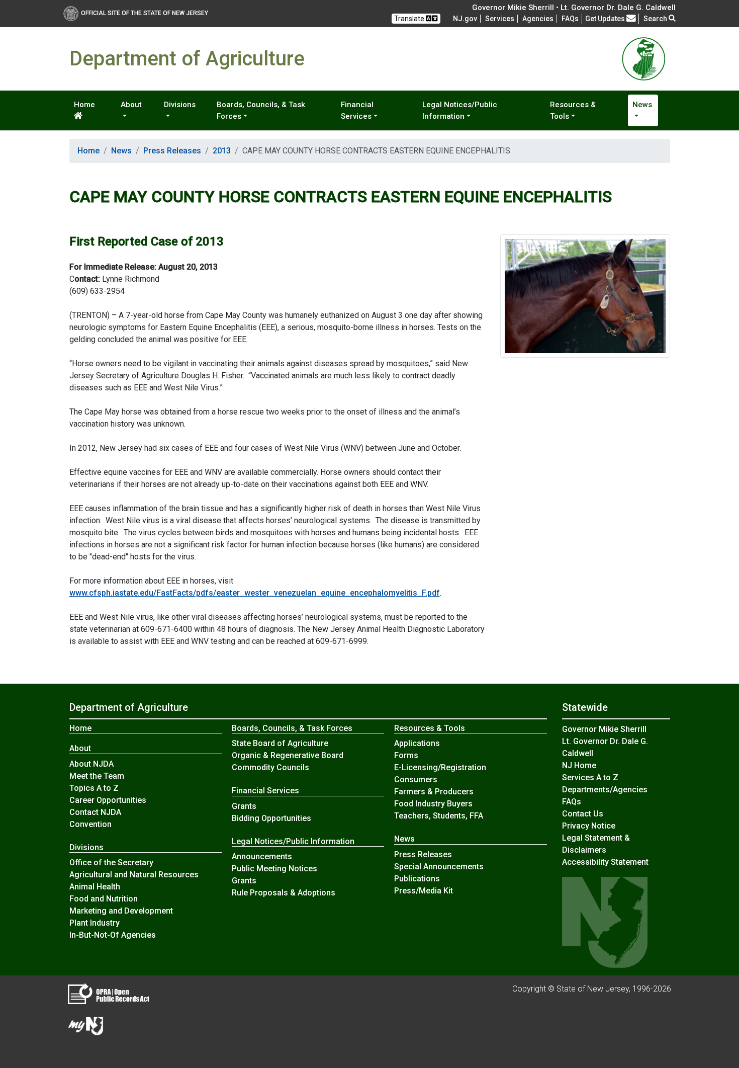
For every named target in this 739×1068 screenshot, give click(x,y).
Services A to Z (590, 777)
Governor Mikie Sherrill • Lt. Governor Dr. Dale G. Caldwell (574, 7)
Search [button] (656, 19)
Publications (417, 878)
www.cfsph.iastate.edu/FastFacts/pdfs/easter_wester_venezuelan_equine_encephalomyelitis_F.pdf (254, 593)
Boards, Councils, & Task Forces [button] (261, 110)
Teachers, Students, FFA (438, 815)
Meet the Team (96, 776)
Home (84, 104)
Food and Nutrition (103, 898)
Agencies (537, 19)
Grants (244, 806)
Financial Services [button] (357, 110)
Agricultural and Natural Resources (134, 874)
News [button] (642, 104)
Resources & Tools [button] (573, 110)
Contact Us (582, 813)
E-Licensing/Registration (440, 767)
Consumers (415, 779)
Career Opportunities (107, 800)
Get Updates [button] (605, 19)
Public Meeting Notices (274, 868)
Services (499, 19)
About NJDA (91, 764)
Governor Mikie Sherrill (604, 729)
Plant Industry (94, 923)
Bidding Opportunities (271, 818)
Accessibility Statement (605, 862)
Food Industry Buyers (433, 803)
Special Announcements (439, 866)
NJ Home (579, 765)
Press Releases (172, 150)
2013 (222, 150)
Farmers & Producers (434, 791)
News (121, 150)
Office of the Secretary (111, 862)
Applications (417, 743)
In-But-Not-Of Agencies (112, 935)
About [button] (131, 104)
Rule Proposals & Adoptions (283, 892)
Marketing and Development (121, 911)
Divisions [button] (180, 104)
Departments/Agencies (605, 789)
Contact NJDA (95, 812)
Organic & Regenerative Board (287, 755)
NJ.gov (465, 19)
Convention (90, 824)
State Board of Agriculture (280, 743)
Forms (406, 755)
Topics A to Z (94, 788)
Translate (410, 19)
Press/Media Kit (423, 890)
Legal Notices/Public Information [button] (459, 110)
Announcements (262, 856)
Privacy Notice (588, 826)
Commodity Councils (270, 767)
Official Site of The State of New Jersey (144, 13)
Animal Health (94, 886)
